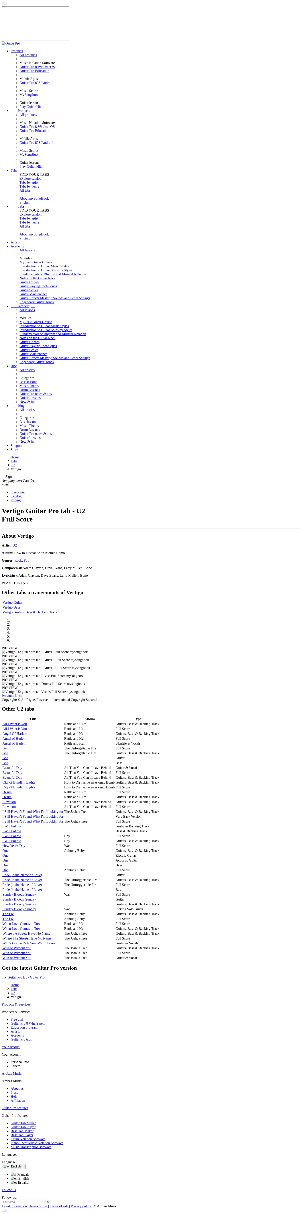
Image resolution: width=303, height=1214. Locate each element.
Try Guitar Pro (12, 977)
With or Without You (16, 948)
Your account (11, 1047)
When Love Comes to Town (22, 924)
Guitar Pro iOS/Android (36, 83)
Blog (14, 366)
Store (14, 449)
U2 (14, 545)
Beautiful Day (12, 768)
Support (16, 445)
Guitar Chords (29, 282)
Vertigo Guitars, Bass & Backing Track (29, 612)
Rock (18, 560)
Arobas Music (12, 1073)
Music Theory (29, 386)
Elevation (9, 802)
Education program (24, 1027)
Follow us (9, 1190)
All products (28, 55)
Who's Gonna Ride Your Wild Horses (28, 943)
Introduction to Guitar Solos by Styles (46, 270)
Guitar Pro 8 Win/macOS (37, 67)
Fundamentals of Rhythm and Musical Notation (53, 274)
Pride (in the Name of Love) (22, 875)
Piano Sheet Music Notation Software (37, 1143)
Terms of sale (59, 1206)
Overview (18, 492)
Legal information (15, 1206)
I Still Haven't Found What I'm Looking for (32, 811)
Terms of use (38, 1206)
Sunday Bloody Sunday (19, 894)
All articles (27, 370)
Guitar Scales (29, 290)
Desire (7, 792)
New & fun (27, 402)
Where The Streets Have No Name (26, 938)
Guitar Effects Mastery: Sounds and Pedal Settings (55, 298)
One (5, 850)
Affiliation (18, 1100)
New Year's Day (13, 846)
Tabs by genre (29, 186)
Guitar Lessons (30, 398)
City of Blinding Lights (18, 782)
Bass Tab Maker (22, 1131)
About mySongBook (34, 198)
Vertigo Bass (11, 607)
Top (4, 1210)
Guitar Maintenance (33, 294)
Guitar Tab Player (23, 1127)
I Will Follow (11, 826)
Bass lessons (28, 382)
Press (14, 1092)
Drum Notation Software (28, 1139)
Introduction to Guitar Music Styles (44, 266)
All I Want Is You (14, 724)
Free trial (17, 1019)
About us (17, 1088)
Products (17, 51)
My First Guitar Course (36, 262)
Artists (15, 242)
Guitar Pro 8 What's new (28, 1023)
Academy (17, 246)
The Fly (8, 914)
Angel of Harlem (14, 738)
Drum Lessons (30, 390)
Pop (26, 560)
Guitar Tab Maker (23, 1123)
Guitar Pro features (15, 1108)
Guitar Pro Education (34, 71)
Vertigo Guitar (12, 602)
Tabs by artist (29, 182)
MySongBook (29, 95)
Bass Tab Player (22, 1135)
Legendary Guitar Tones (37, 302)
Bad (5, 748)
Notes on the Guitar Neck (37, 278)
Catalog (16, 496)
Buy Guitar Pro (34, 977)
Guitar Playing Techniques (38, 286)
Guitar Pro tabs (21, 1039)
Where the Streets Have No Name (26, 933)
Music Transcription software (31, 1147)
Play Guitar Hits (31, 107)
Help (14, 1096)
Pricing (25, 202)
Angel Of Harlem (14, 733)
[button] (8, 696)
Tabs (14, 170)
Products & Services (16, 1004)
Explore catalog (30, 178)
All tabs (25, 190)
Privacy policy (81, 1206)
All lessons (27, 250)
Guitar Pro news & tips (36, 394)
